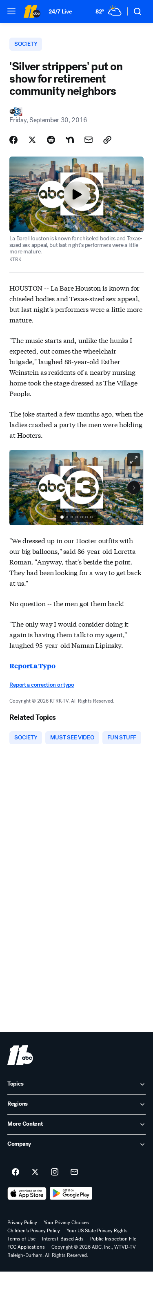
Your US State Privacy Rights (97, 1230)
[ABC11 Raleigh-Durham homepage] (31, 11)
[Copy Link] (107, 140)
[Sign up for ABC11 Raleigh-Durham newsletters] (74, 1172)
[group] (77, 517)
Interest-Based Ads (63, 1238)
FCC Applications (26, 1247)
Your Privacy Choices (66, 1222)
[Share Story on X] (32, 140)
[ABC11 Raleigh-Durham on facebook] (15, 1172)
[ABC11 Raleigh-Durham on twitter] (35, 1172)
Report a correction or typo (41, 685)
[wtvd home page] (20, 1055)
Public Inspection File (113, 1238)
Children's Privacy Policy (33, 1230)
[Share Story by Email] (88, 140)
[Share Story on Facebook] (13, 140)
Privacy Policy (22, 1222)
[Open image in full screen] (133, 459)
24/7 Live (60, 12)
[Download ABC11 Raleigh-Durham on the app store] (27, 1193)
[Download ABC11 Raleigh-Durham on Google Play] (71, 1193)
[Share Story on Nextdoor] (70, 140)
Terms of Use (21, 1238)
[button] (11, 11)
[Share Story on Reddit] (51, 140)
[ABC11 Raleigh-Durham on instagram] (55, 1172)
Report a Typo (32, 665)
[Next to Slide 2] (133, 487)
